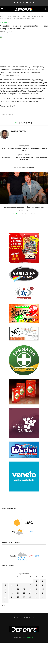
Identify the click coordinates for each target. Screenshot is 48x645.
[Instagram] (20, 3)
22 (36, 593)
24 (5, 597)
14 (30, 589)
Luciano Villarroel (19, 131)
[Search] (46, 9)
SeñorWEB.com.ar (28, 637)
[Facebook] (14, 3)
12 (18, 589)
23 (43, 593)
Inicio (1, 16)
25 (12, 597)
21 (30, 593)
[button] (2, 193)
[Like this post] (17, 123)
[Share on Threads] (26, 123)
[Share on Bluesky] (29, 123)
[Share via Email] (31, 123)
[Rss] (33, 3)
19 (18, 593)
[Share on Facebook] (19, 123)
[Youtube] (27, 3)
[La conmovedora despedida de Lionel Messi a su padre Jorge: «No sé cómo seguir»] (24, 188)
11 (12, 589)
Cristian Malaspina (7, 114)
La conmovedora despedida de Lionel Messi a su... (24, 207)
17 (5, 593)
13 (24, 589)
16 (43, 589)
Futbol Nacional (13, 16)
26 (18, 597)
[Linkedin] (23, 3)
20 (24, 593)
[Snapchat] (30, 3)
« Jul (3, 605)
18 (12, 593)
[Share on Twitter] (22, 123)
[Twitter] (17, 3)
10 (5, 589)
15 (36, 589)
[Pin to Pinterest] (24, 123)
